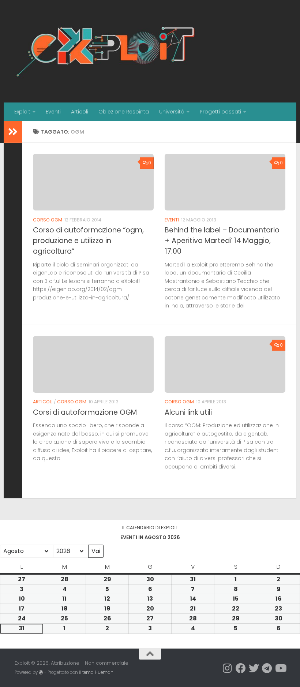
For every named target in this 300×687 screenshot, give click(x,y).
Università (171, 111)
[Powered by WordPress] (41, 672)
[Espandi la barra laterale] (13, 132)
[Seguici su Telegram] (267, 668)
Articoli (79, 111)
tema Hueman (97, 672)
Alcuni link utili (188, 412)
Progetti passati (220, 111)
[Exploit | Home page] (106, 51)
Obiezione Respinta (123, 111)
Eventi (53, 111)
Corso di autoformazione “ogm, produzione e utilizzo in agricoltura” (88, 240)
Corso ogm (47, 220)
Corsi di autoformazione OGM (85, 412)
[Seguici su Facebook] (241, 668)
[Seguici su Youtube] (280, 668)
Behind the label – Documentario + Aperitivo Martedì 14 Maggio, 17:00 (222, 240)
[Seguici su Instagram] (227, 668)
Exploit (22, 111)
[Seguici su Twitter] (254, 668)
